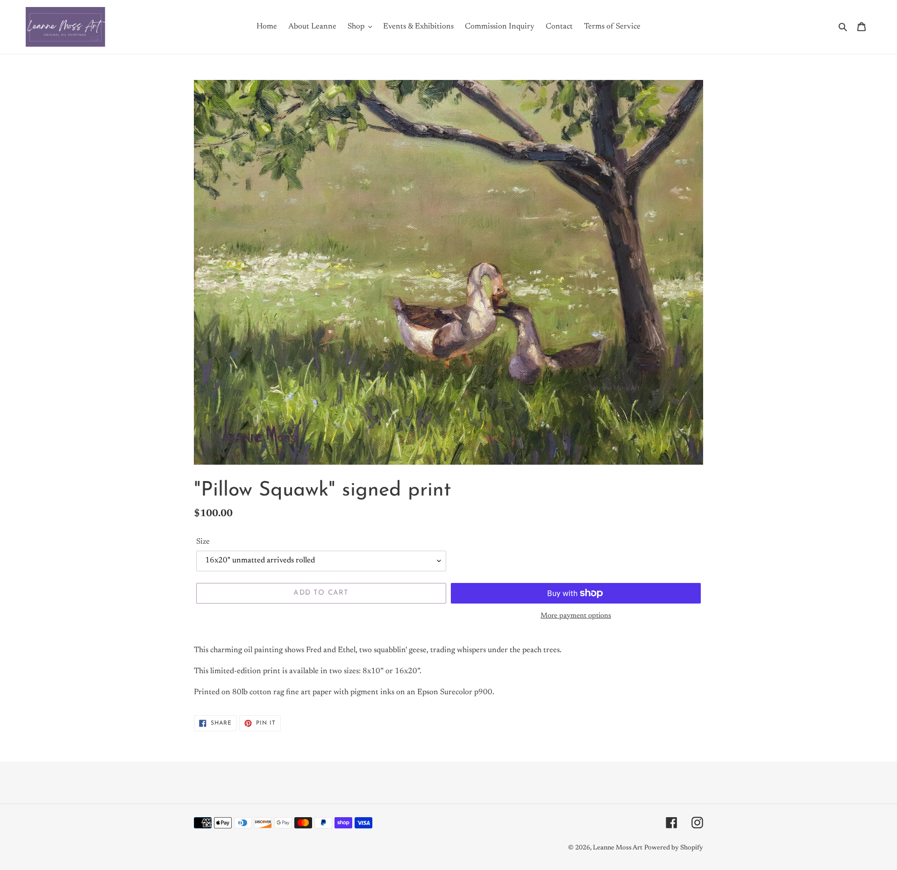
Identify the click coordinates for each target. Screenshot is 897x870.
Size (203, 542)
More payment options (576, 615)
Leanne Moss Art (617, 848)
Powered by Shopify (673, 848)
